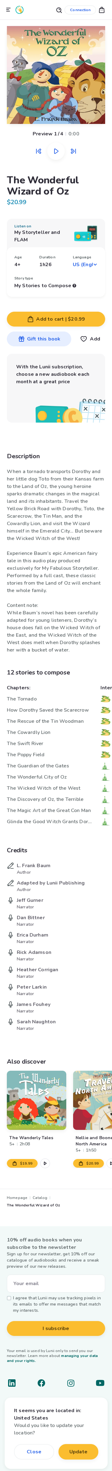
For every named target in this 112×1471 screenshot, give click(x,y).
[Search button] (58, 10)
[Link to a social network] (12, 1383)
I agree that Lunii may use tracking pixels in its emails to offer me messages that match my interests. (57, 1304)
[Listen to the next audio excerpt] (73, 151)
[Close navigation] (8, 10)
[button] (101, 10)
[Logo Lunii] (20, 10)
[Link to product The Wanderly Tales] (36, 1100)
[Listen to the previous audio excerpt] (38, 151)
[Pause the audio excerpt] (56, 151)
